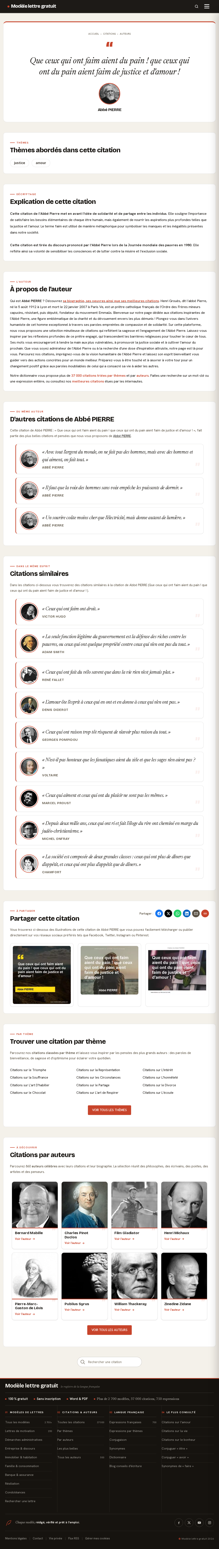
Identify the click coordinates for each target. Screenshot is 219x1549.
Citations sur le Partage (93, 1085)
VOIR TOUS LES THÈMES (109, 1110)
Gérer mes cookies (97, 1538)
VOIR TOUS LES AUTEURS (109, 1330)
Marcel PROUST (56, 803)
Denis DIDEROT (55, 710)
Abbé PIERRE (109, 109)
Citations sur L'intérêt (158, 1070)
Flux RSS (73, 1538)
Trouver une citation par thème (58, 1041)
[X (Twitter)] (189, 1522)
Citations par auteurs (42, 1155)
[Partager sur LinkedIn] (187, 913)
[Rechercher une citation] (82, 1362)
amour (41, 163)
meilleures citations (88, 381)
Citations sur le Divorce (159, 1085)
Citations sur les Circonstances (98, 1077)
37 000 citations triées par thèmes (98, 375)
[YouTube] (199, 1522)
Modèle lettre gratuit (33, 6)
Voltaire (50, 775)
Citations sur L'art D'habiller (29, 1085)
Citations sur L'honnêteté (160, 1077)
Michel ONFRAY (56, 839)
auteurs (142, 375)
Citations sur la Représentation (98, 1070)
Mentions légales (16, 1538)
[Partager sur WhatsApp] (177, 913)
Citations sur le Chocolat (28, 1093)
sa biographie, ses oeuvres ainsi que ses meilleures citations (111, 301)
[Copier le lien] (205, 913)
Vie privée (55, 1538)
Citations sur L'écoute (158, 1093)
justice (19, 163)
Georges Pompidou (60, 740)
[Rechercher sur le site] (196, 6)
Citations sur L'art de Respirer (97, 1093)
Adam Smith (53, 652)
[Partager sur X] (168, 913)
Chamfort (52, 872)
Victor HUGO (54, 616)
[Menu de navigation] (207, 6)
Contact (38, 1538)
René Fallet (53, 680)
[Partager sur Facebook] (159, 913)
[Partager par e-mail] (196, 913)
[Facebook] (179, 1522)
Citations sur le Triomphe (28, 1070)
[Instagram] (209, 1522)
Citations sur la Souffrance (29, 1077)
